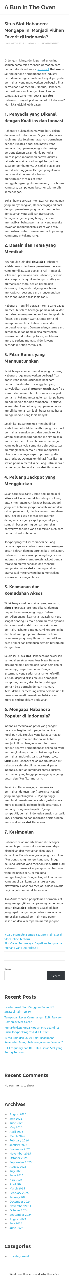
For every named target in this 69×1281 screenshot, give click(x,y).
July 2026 (16, 1118)
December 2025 (20, 1149)
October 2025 (19, 1157)
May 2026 (16, 1127)
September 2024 (21, 1214)
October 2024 (19, 1210)
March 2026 (17, 1136)
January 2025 (18, 1197)
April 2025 (16, 1184)
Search (8, 969)
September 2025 (21, 1162)
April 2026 (16, 1131)
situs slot (43, 69)
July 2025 (16, 1171)
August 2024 (18, 1219)
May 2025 (16, 1179)
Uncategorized (49, 43)
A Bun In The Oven (30, 7)
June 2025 (16, 1175)
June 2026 (16, 1123)
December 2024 (20, 1201)
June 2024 (16, 1227)
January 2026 (18, 1144)
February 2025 (19, 1192)
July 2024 (16, 1223)
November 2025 (20, 1153)
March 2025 (17, 1188)
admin (32, 43)
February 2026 (19, 1140)
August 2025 (18, 1166)
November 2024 (20, 1205)
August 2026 (18, 1114)
